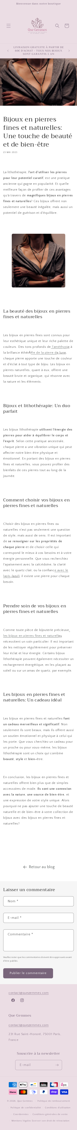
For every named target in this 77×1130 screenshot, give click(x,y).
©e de (43, 352)
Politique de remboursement (53, 1101)
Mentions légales (21, 1120)
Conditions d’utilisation (58, 1107)
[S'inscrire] (57, 1065)
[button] (8, 26)
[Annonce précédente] (8, 50)
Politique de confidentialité (25, 1107)
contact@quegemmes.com (29, 993)
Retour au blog (42, 867)
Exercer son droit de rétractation (51, 1120)
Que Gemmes (25, 1101)
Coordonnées (21, 1114)
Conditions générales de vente (50, 1114)
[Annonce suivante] (69, 50)
